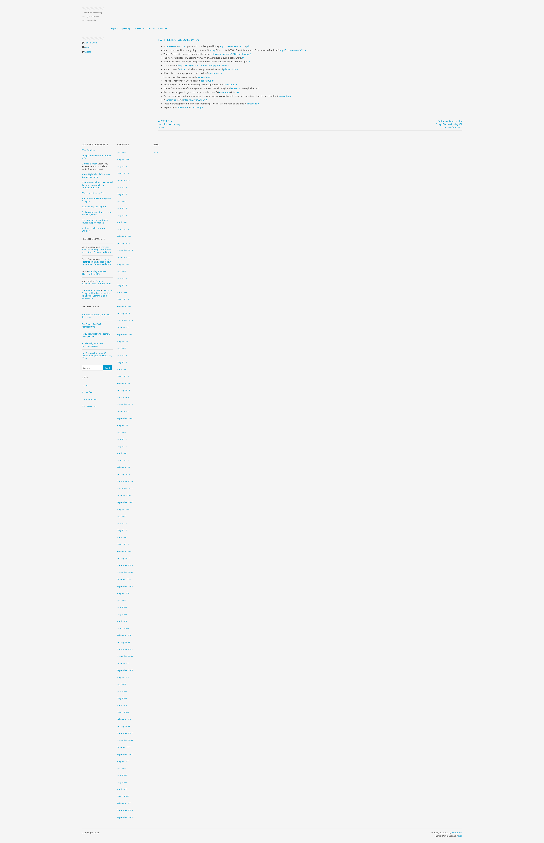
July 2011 (121, 432)
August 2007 (123, 761)
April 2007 (122, 789)
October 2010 (124, 495)
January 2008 (123, 726)
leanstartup (203, 76)
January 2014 (123, 243)
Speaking (125, 28)
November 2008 (125, 656)
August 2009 (123, 593)
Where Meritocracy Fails (93, 193)
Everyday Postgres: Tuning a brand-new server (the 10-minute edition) (96, 249)
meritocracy (243, 54)
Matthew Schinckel (91, 290)
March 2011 (123, 460)
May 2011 (122, 446)
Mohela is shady (89, 163)
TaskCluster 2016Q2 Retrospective (91, 325)
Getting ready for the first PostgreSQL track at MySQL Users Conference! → (449, 124)
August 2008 (123, 677)
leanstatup (230, 84)
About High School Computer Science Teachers (96, 175)
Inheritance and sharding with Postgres (96, 199)
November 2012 (125, 320)
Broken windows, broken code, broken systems (97, 213)
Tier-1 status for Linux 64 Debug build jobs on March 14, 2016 (97, 356)
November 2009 (125, 572)
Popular (114, 28)
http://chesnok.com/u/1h (231, 46)
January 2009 (123, 642)
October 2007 (124, 747)
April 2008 (122, 705)
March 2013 (123, 299)
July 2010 (121, 516)
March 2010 (123, 544)
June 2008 (122, 691)
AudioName (182, 107)
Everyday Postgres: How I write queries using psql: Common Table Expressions (97, 294)
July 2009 (121, 600)
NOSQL (181, 46)
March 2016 (123, 173)
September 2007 (125, 754)
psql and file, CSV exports (94, 206)
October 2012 (124, 327)
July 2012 (121, 348)
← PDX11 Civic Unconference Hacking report (169, 124)
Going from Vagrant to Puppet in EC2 (96, 157)
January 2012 (123, 390)
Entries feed (87, 392)
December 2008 (125, 649)
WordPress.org (89, 406)
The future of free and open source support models (95, 221)
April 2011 (122, 453)
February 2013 (124, 306)
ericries (182, 69)
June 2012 (122, 355)
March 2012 (123, 376)
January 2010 (123, 558)
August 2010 (123, 509)
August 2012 (123, 341)
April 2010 (122, 537)
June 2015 (122, 187)
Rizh (460, 835)
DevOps (151, 28)
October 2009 (124, 579)
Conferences (139, 28)
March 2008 (123, 712)
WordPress (457, 832)
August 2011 (123, 425)
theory (212, 50)
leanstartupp (214, 73)
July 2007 (121, 768)
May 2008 (122, 698)
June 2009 (122, 607)
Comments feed (89, 399)
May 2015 (122, 194)
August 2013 (123, 264)
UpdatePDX (170, 46)
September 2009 (125, 586)
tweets (87, 51)
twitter (88, 47)
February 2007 (124, 803)
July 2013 (121, 271)
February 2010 (124, 551)
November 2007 (125, 740)
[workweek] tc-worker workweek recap (92, 344)
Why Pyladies (88, 150)
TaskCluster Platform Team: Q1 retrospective (96, 335)
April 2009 (122, 621)
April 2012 (122, 369)
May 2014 (122, 215)
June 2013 (122, 278)
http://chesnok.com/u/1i (224, 54)
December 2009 (125, 565)
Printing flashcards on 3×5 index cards (96, 282)
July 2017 (121, 152)
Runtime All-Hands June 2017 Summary (96, 315)
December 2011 (125, 397)
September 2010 (125, 502)
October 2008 (124, 663)
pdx (248, 46)
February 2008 (124, 719)
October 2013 (124, 257)
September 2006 (125, 817)
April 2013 (122, 292)
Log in (85, 385)
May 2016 (122, 166)
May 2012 (122, 362)
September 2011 (125, 418)
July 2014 (121, 201)
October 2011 (124, 411)
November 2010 (125, 488)
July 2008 (121, 684)
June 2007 (122, 775)
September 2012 (125, 334)
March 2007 (123, 796)
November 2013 (125, 250)
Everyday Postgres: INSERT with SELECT (94, 272)
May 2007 (122, 782)
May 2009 (122, 614)
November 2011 (125, 404)
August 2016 (123, 159)
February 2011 (124, 467)
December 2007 (125, 733)
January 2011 (123, 474)
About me (162, 28)
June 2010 (122, 523)
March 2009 (123, 628)
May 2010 (122, 530)
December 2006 (125, 810)
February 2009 (124, 635)
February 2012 (124, 383)
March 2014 (123, 229)
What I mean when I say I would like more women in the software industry (97, 185)
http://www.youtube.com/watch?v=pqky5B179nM (203, 65)
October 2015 (124, 180)
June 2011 (122, 439)
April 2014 (122, 222)
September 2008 (125, 670)
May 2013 (122, 285)
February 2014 (124, 236)
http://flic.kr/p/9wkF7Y (194, 99)
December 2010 (125, 481)
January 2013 (123, 313)
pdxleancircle (229, 69)
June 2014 (122, 208)
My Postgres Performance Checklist (94, 229)
